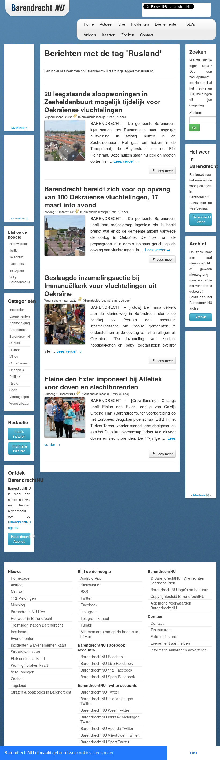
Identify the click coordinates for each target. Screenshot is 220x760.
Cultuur (14, 343)
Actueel (106, 24)
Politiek (14, 376)
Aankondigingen (19, 323)
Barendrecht (18, 329)
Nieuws (17, 591)
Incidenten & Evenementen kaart (38, 645)
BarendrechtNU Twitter (99, 692)
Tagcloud (18, 685)
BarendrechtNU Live (28, 611)
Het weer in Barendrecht (31, 618)
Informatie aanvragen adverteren (179, 650)
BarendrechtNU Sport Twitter (104, 741)
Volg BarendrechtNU (19, 279)
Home (89, 24)
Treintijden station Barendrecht (37, 625)
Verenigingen (19, 396)
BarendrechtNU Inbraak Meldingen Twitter (110, 719)
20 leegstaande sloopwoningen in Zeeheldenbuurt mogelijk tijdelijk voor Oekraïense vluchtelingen (102, 101)
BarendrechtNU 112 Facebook (106, 670)
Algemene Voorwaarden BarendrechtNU (171, 605)
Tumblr (86, 625)
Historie (15, 349)
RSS (84, 591)
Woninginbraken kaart (29, 665)
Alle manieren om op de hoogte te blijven (109, 634)
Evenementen (166, 24)
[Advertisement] (26, 86)
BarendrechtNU (19, 336)
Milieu (13, 356)
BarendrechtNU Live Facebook (106, 663)
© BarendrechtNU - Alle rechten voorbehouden (177, 580)
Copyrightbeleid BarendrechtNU (177, 596)
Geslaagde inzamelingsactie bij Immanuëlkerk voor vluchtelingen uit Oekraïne (100, 285)
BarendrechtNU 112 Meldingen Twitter (106, 701)
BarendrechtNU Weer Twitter (104, 710)
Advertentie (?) (19, 127)
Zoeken (127, 35)
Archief (200, 316)
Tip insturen (161, 629)
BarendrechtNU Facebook (102, 656)
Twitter (14, 250)
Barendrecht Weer (201, 219)
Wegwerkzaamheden (19, 403)
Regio (13, 383)
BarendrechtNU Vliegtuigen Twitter (109, 735)
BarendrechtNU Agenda (20, 539)
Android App (90, 578)
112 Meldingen (23, 598)
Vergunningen (22, 672)
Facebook (16, 263)
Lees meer (164, 170)
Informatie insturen (19, 448)
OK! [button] (193, 753)
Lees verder (126, 161)
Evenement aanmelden (170, 643)
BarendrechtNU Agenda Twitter (106, 728)
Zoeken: (195, 112)
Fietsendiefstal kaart (28, 658)
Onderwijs (16, 369)
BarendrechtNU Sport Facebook (107, 676)
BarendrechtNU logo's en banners (179, 589)
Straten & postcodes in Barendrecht (41, 692)
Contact (146, 35)
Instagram (16, 270)
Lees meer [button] (103, 753)
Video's (90, 35)
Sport (13, 390)
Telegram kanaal (94, 618)
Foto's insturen (19, 434)
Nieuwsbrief (18, 243)
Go (194, 127)
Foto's (189, 24)
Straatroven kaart (25, 651)
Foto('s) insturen (164, 636)
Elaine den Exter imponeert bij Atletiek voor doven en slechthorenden (103, 382)
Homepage (20, 578)
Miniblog (18, 605)
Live (121, 24)
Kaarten (108, 35)
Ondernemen (19, 363)
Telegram (16, 257)
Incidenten (140, 24)
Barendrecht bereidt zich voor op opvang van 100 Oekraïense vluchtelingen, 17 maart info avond (107, 196)
